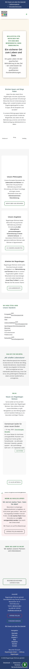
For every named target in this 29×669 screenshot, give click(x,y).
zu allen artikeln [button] (15, 482)
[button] (26, 13)
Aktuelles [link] (7, 432)
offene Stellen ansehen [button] (14, 531)
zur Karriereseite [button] (15, 288)
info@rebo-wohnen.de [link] (14, 610)
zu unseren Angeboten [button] (14, 248)
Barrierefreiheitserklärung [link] (19, 667)
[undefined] (24, 664)
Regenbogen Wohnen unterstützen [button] (14, 582)
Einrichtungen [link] (19, 429)
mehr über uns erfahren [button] (14, 203)
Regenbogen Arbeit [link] (11, 652)
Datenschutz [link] (17, 662)
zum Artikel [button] (19, 451)
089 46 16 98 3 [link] (17, 606)
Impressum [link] (6, 662)
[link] (14, 2)
